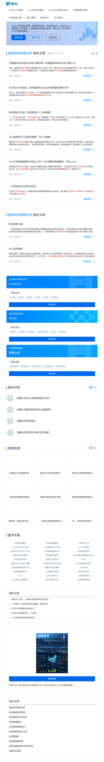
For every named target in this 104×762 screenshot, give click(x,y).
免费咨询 (53, 37)
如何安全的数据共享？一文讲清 (24, 613)
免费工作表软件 (52, 559)
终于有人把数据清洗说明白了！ (24, 608)
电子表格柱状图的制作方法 (83, 555)
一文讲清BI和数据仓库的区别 (23, 618)
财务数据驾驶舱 (16, 741)
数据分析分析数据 (52, 567)
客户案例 (31, 18)
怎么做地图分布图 (84, 563)
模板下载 (36, 37)
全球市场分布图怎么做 (52, 563)
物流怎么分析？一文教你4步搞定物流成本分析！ (31, 599)
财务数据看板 (15, 722)
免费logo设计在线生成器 (20, 563)
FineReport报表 (16, 10)
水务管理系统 (83, 576)
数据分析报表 (15, 751)
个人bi (20, 576)
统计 (83, 559)
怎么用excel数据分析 (20, 580)
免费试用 (18, 37)
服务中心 (45, 18)
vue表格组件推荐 (52, 572)
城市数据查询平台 (52, 551)
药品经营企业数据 (20, 555)
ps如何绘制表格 (84, 580)
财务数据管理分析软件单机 (21, 746)
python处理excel (52, 576)
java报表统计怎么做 (52, 547)
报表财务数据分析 (17, 707)
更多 (91, 387)
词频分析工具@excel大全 (20, 551)
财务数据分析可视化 (18, 717)
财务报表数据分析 (17, 727)
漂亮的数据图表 (52, 543)
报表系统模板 (20, 543)
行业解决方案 (15, 18)
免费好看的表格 (52, 555)
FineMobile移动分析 (58, 10)
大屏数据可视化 (80, 10)
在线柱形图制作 (83, 551)
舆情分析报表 (83, 572)
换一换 (95, 53)
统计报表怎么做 (52, 580)
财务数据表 (14, 736)
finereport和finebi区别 (20, 547)
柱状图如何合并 (20, 559)
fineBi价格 (84, 567)
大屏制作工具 (83, 543)
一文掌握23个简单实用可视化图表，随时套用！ (30, 604)
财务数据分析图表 (17, 712)
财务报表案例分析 (20, 572)
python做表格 (84, 547)
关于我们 (58, 18)
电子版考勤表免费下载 (20, 567)
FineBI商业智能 (36, 10)
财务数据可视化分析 (18, 732)
